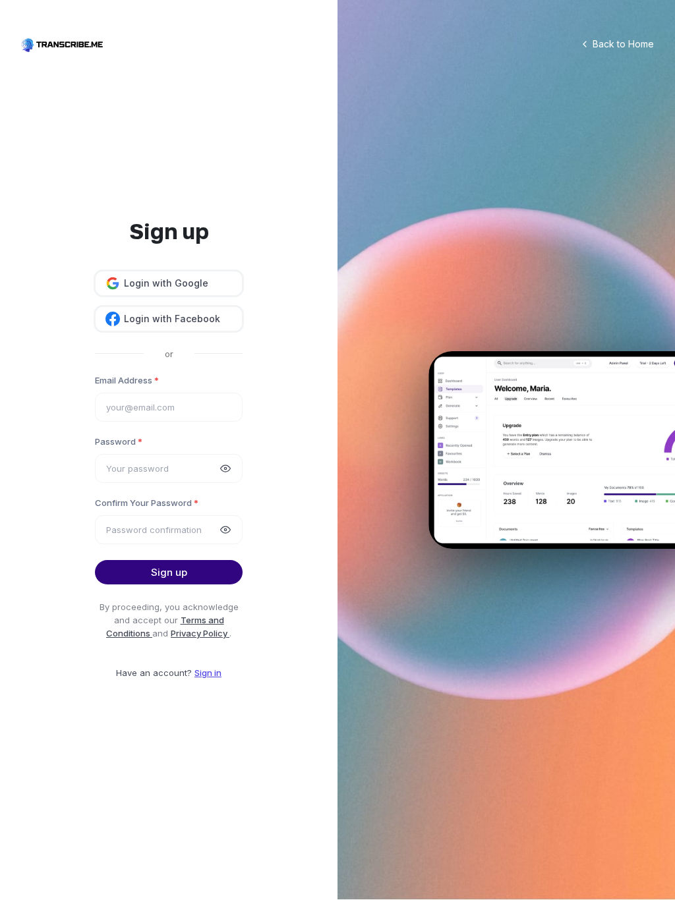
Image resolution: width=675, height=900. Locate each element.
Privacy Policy (200, 633)
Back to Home (623, 43)
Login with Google (166, 283)
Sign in (207, 672)
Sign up (169, 572)
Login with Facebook (172, 318)
